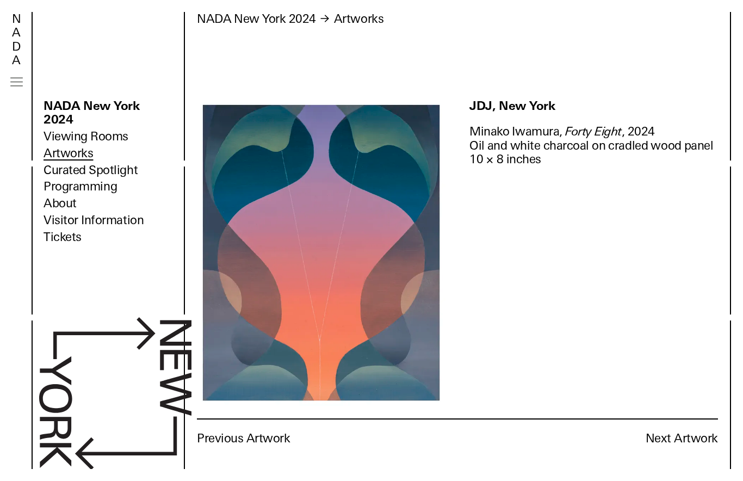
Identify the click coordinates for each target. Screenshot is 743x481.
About (60, 203)
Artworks (68, 153)
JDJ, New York (512, 105)
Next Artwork (682, 438)
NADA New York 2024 (92, 112)
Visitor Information (94, 220)
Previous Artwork (243, 438)
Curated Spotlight (91, 170)
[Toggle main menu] (17, 82)
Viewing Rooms (86, 136)
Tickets (63, 237)
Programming (80, 186)
